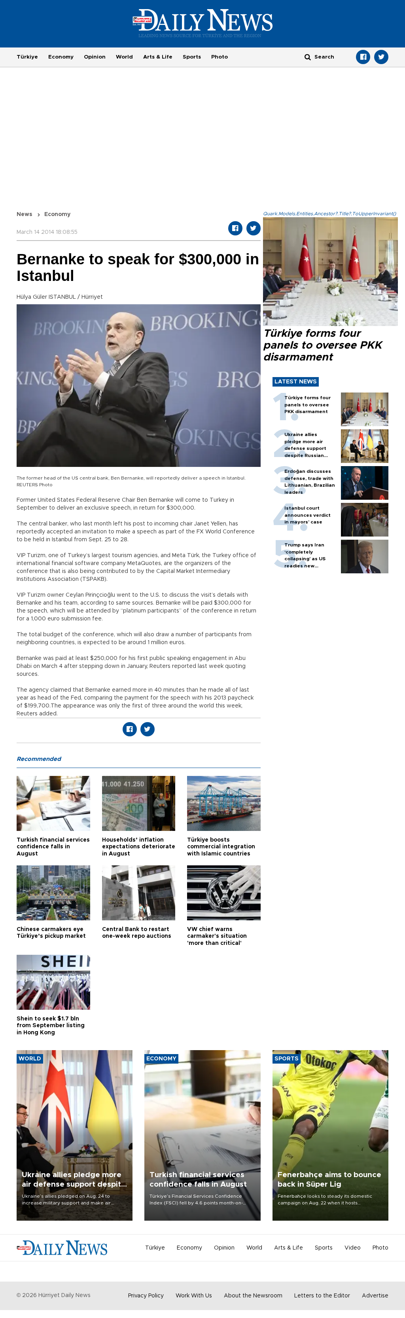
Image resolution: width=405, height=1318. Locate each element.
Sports (192, 57)
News (24, 214)
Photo (219, 57)
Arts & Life (157, 57)
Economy (61, 57)
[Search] (308, 56)
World (124, 57)
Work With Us (194, 1296)
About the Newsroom (253, 1296)
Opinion (95, 57)
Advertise (375, 1296)
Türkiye (27, 57)
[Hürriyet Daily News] (202, 23)
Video (352, 1248)
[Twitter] (381, 57)
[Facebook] (363, 57)
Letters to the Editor (322, 1296)
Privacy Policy (146, 1296)
